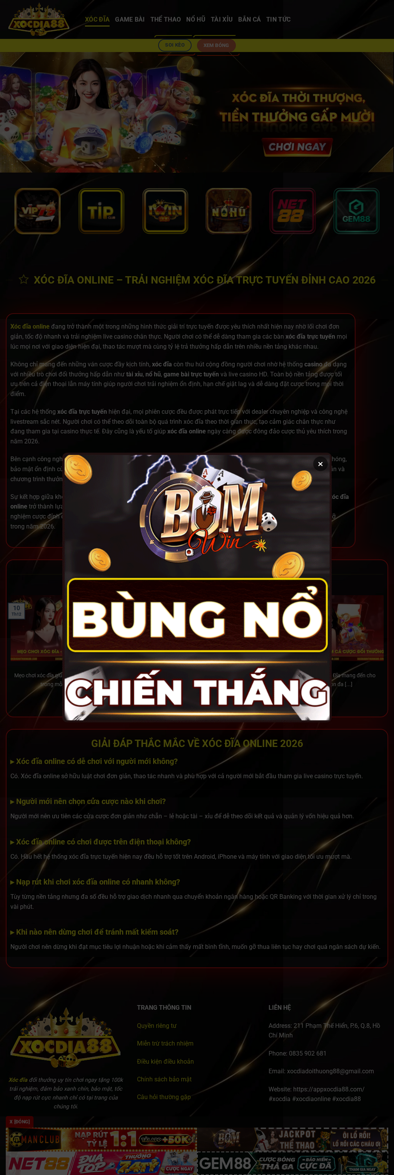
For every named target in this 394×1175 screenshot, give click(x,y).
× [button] (320, 464)
